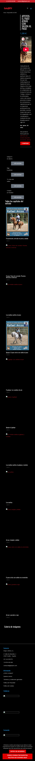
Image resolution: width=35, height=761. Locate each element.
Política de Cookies (8, 686)
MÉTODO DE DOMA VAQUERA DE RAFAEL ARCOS (25, 138)
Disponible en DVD (12, 12)
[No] (33, 752)
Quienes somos (7, 676)
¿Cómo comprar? (8, 673)
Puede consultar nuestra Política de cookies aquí (17, 756)
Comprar (25, 143)
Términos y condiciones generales (12, 679)
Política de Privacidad (9, 682)
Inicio (4, 12)
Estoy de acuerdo (18, 751)
